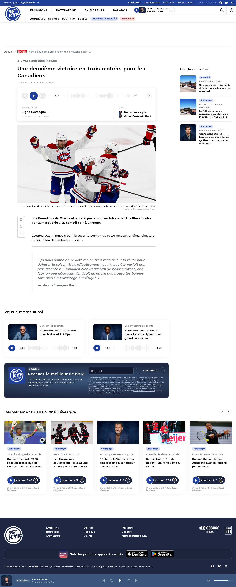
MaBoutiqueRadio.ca (134, 535)
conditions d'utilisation (103, 393)
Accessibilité (82, 567)
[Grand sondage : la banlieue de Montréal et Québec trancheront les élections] (188, 132)
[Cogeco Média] (209, 531)
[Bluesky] (226, 2)
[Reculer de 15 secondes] (25, 96)
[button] (103, 580)
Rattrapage (52, 531)
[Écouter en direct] (136, 10)
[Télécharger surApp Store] (137, 554)
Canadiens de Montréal (104, 18)
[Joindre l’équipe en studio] (172, 10)
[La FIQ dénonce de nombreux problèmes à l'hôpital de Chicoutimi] (188, 107)
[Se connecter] (231, 10)
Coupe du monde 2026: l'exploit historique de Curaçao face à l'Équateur (25, 462)
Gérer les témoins (63, 567)
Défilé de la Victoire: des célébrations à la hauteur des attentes (117, 462)
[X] (231, 2)
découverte (128, 18)
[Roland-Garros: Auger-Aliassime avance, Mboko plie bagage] (211, 432)
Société (88, 527)
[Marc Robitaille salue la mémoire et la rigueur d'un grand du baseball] (107, 332)
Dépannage (46, 567)
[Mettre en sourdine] (208, 580)
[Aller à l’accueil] (13, 13)
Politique (89, 531)
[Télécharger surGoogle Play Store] (162, 554)
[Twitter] (21, 226)
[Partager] (148, 96)
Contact (126, 531)
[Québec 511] (228, 533)
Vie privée (33, 567)
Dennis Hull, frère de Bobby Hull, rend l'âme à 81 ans (163, 462)
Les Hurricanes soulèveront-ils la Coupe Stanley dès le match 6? (70, 462)
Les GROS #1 (155, 11)
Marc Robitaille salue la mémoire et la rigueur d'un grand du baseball (143, 334)
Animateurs (53, 535)
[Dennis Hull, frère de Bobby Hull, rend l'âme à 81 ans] (164, 432)
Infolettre (128, 527)
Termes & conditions (15, 567)
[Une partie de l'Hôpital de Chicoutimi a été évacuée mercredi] (188, 83)
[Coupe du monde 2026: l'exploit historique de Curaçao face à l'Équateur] (25, 432)
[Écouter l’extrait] (34, 96)
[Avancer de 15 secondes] (42, 96)
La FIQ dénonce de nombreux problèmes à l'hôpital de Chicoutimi (213, 113)
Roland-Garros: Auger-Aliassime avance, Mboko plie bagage (209, 462)
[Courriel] (21, 234)
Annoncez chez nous (142, 567)
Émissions (52, 527)
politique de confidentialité (144, 391)
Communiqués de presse (104, 567)
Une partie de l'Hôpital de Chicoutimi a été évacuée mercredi (214, 88)
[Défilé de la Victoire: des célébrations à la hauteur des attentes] (118, 432)
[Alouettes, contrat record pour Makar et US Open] (22, 332)
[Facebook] (220, 2)
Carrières (124, 567)
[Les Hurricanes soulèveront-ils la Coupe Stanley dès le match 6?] (72, 432)
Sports (88, 535)
